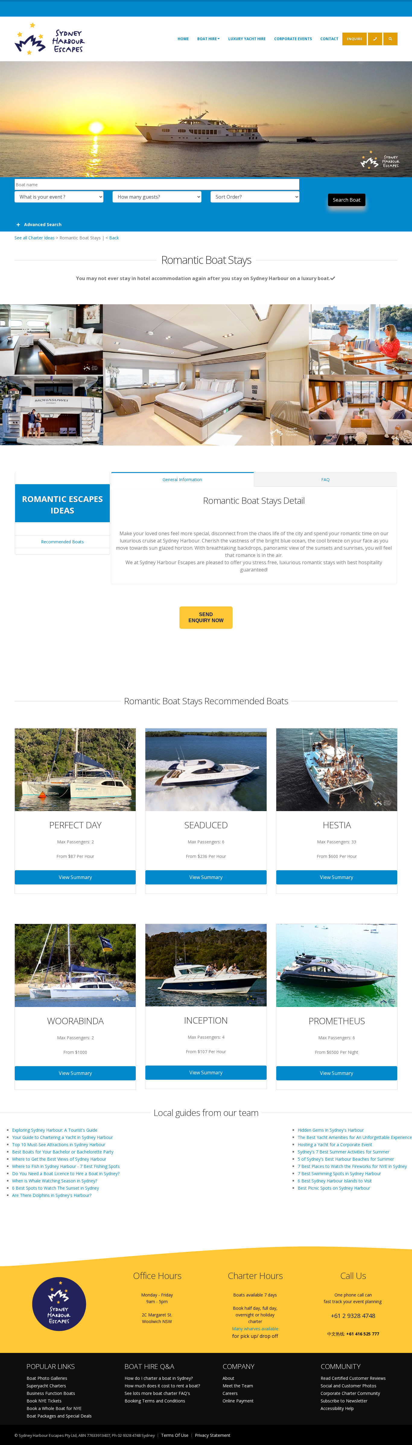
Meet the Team (238, 1386)
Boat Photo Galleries (47, 1378)
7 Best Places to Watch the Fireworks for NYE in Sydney (352, 1166)
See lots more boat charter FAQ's (157, 1393)
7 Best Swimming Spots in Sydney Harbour (339, 1173)
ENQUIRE (354, 39)
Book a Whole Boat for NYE (54, 1408)
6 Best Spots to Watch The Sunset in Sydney (55, 1188)
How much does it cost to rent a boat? (162, 1386)
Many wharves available (255, 1329)
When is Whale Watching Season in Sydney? (54, 1181)
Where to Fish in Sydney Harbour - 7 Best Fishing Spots (66, 1166)
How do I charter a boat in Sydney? (159, 1378)
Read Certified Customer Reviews (353, 1378)
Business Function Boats (51, 1393)
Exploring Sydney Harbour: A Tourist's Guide (54, 1130)
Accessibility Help (337, 1408)
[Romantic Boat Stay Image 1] (206, 371)
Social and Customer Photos (348, 1386)
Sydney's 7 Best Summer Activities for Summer (343, 1152)
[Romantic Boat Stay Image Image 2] (51, 336)
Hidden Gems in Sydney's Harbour (331, 1130)
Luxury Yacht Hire (247, 38)
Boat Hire (207, 38)
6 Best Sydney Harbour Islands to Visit (335, 1181)
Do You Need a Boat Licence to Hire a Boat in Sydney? (65, 1173)
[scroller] (401, 1438)
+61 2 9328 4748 (353, 1316)
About (228, 1378)
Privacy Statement (212, 1435)
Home (183, 38)
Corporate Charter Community (350, 1393)
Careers (230, 1393)
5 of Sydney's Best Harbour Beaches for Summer (346, 1159)
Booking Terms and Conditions (155, 1401)
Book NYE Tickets (44, 1401)
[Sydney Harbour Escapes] (50, 38)
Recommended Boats (62, 542)
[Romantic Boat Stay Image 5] (360, 407)
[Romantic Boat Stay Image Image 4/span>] (51, 407)
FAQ (325, 479)
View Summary (75, 877)
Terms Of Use (175, 1435)
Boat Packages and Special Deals (59, 1416)
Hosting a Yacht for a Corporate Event (335, 1144)
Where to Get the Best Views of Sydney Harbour (59, 1159)
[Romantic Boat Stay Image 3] (360, 336)
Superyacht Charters (46, 1386)
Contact (329, 38)
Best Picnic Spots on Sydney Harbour (334, 1188)
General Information (182, 479)
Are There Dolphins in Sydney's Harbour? (51, 1195)
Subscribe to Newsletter (344, 1401)
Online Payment (238, 1401)
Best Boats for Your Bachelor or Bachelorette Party (62, 1152)
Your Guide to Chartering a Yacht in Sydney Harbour (62, 1137)
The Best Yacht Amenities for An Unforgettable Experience (355, 1137)
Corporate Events (293, 38)
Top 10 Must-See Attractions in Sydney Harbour (58, 1144)
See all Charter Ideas (34, 238)
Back (114, 238)
